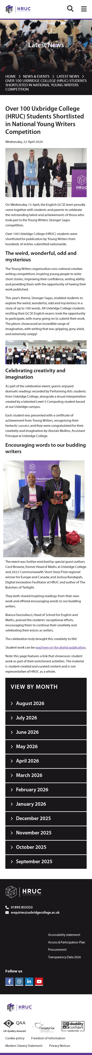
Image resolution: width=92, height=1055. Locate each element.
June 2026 (27, 732)
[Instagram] (19, 982)
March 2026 (29, 775)
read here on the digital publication (60, 647)
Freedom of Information (48, 1038)
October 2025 (31, 847)
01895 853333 (22, 907)
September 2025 (34, 861)
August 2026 (30, 703)
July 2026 (26, 718)
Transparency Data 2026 (64, 957)
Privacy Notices (59, 1046)
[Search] (70, 9)
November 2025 (34, 833)
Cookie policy (14, 1038)
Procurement (57, 950)
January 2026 (31, 804)
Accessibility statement (64, 935)
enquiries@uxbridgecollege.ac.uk (35, 912)
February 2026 (32, 790)
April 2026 (27, 761)
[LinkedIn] (29, 982)
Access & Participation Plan (66, 942)
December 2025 (33, 818)
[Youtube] (39, 982)
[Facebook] (9, 982)
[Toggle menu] (84, 9)
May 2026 (27, 746)
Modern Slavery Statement (23, 1046)
